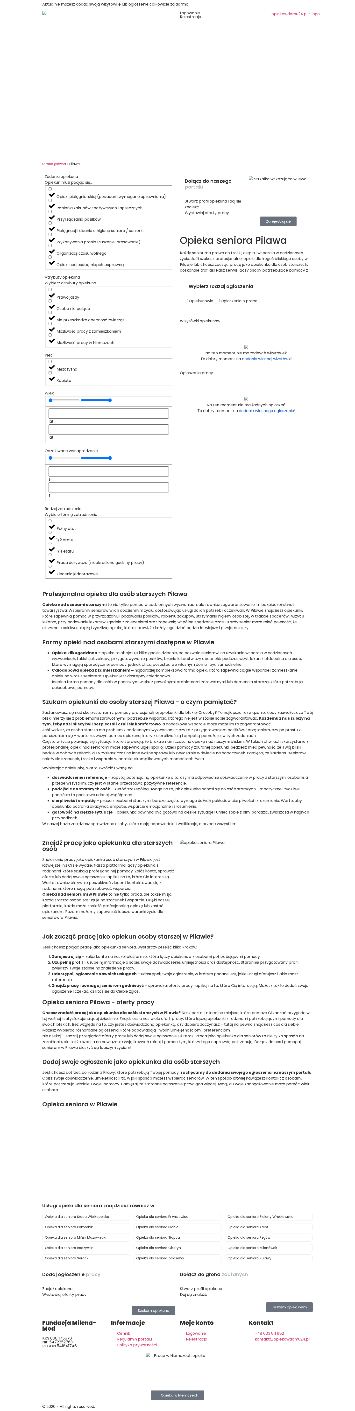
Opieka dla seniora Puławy (249, 1258)
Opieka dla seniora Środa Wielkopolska (77, 1216)
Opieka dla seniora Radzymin (69, 1247)
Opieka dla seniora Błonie (157, 1227)
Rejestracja (190, 17)
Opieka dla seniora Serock (66, 1258)
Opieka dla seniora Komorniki (69, 1227)
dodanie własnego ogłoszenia (266, 411)
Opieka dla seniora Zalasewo (160, 1258)
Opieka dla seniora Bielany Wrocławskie (260, 1216)
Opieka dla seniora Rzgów (248, 1237)
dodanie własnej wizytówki (266, 359)
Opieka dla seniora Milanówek (252, 1247)
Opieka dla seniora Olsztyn (158, 1247)
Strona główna (54, 164)
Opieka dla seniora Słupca (158, 1237)
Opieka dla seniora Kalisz (248, 1227)
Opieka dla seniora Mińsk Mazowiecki (75, 1237)
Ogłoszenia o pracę (238, 301)
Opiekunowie (200, 301)
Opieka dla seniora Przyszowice (162, 1216)
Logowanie (190, 13)
